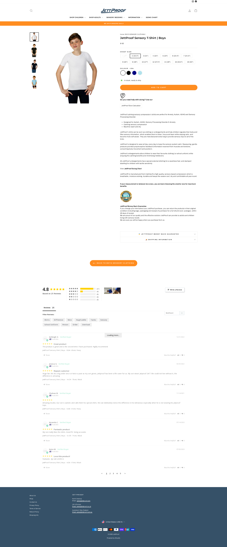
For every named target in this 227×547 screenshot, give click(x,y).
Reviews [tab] (47, 307)
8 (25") (125, 62)
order (75, 324)
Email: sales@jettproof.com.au (82, 512)
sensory (103, 320)
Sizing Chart (151, 17)
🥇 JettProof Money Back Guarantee (158, 234)
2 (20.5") (135, 56)
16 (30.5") (179, 62)
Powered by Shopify (113, 538)
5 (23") (165, 56)
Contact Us (33, 502)
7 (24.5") (186, 56)
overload (86, 324)
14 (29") (167, 62)
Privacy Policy (34, 505)
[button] (178, 355)
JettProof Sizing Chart (133, 169)
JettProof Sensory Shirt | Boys (54, 350)
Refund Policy (34, 512)
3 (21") (145, 56)
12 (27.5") (156, 62)
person (65, 324)
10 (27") (145, 62)
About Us (33, 495)
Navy (134, 73)
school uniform (51, 324)
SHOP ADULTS (95, 17)
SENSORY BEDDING (114, 17)
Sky (140, 73)
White (123, 73)
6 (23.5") (175, 56)
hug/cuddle (81, 320)
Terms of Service (35, 508)
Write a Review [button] (176, 290)
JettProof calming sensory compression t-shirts (138, 114)
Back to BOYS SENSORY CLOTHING (115, 263)
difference (58, 320)
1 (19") (124, 56)
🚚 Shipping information (159, 239)
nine (70, 320)
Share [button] (48, 355)
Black (128, 73)
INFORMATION (134, 17)
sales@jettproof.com (83, 500)
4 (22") (155, 56)
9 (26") (134, 62)
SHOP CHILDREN (77, 17)
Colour (127, 68)
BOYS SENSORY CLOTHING (135, 34)
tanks (93, 320)
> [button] (125, 473)
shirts (47, 320)
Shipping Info (34, 515)
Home (122, 34)
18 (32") (190, 62)
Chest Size (126, 51)
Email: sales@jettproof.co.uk (81, 506)
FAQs (31, 498)
